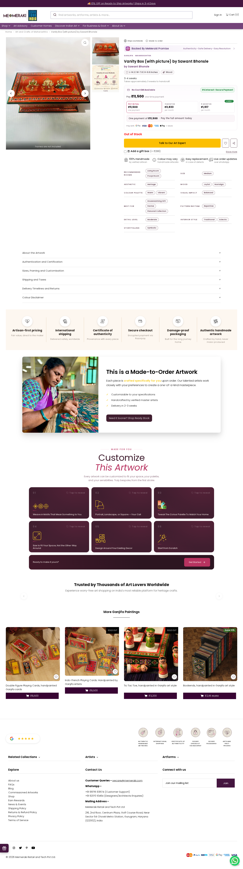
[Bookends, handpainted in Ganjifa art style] (210, 654)
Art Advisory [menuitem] (20, 25)
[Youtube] (33, 848)
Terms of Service (18, 820)
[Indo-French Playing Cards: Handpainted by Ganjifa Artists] (92, 651)
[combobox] (121, 15)
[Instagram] (14, 848)
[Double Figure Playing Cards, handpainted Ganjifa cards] (33, 654)
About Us (117, 25)
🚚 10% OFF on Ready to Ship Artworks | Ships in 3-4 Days (121, 3)
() (234, 14)
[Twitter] (20, 848)
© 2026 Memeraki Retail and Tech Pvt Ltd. (31, 857)
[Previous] (11, 93)
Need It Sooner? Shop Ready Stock (129, 418)
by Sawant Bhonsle (136, 66)
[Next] (85, 93)
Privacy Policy (16, 816)
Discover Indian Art (66, 25)
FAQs (11, 784)
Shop (5, 25)
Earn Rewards (16, 800)
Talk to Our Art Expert (172, 143)
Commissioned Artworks (23, 792)
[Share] (233, 143)
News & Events (17, 804)
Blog (11, 788)
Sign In (218, 15)
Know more (231, 151)
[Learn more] (146, 41)
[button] (180, 48)
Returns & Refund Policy (22, 812)
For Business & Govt (94, 25)
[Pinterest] (27, 848)
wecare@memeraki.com (127, 780)
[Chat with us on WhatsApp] (235, 861)
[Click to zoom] (85, 42)
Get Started (195, 562)
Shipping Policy (17, 808)
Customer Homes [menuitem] (41, 25)
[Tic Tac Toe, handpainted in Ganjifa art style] (151, 654)
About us (13, 780)
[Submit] (55, 14)
